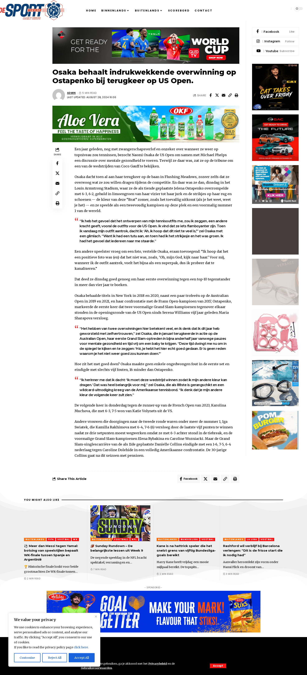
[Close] (95, 616)
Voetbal (63, 539)
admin (71, 93)
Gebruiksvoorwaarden (96, 668)
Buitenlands (34, 539)
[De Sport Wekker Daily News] (153, 650)
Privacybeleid (157, 663)
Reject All (54, 658)
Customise (27, 658)
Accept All (81, 658)
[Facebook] (275, 31)
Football (121, 539)
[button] (218, 666)
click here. (81, 647)
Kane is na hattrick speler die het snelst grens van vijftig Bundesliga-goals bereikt (186, 550)
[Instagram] (275, 41)
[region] (54, 640)
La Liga (252, 539)
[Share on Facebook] (210, 95)
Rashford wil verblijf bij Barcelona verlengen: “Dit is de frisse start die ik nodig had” (253, 550)
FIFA (51, 539)
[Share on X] (217, 95)
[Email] (223, 95)
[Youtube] (275, 51)
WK (75, 539)
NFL (134, 539)
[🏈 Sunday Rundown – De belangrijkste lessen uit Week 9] (120, 523)
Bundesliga (189, 539)
